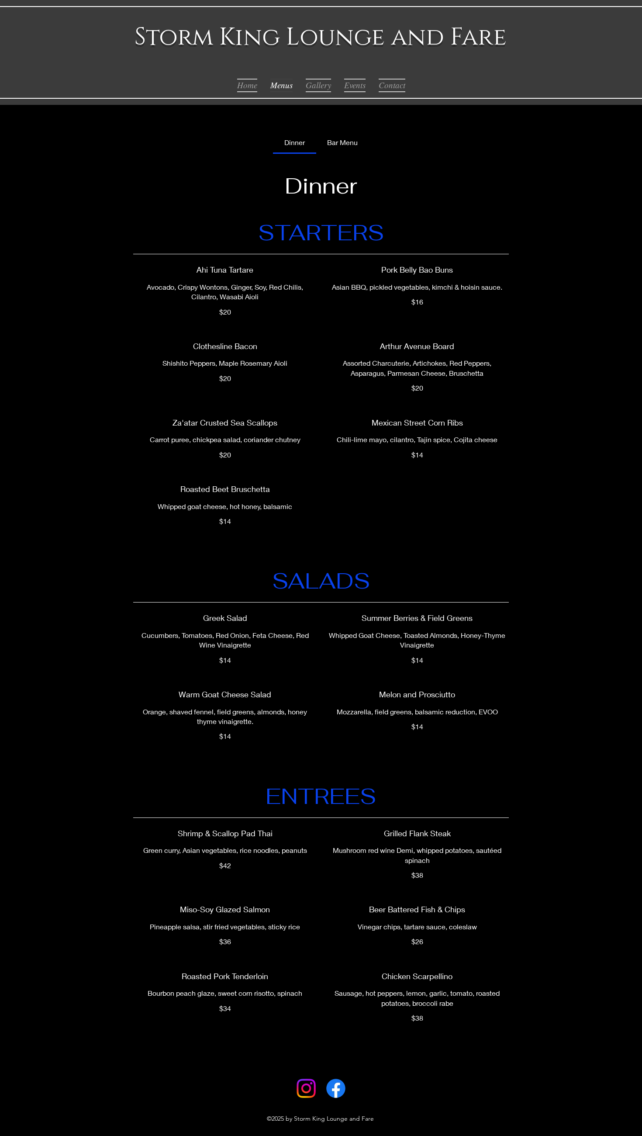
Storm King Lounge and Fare (321, 37)
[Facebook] (336, 1088)
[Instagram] (306, 1088)
